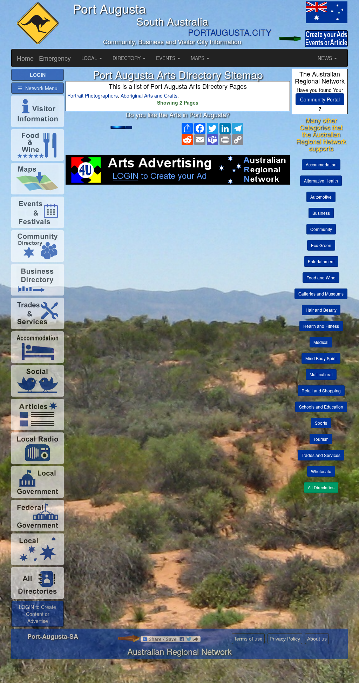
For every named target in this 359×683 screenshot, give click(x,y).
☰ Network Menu (37, 88)
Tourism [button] (320, 439)
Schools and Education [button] (321, 407)
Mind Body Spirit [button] (321, 358)
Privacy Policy (285, 639)
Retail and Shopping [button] (321, 390)
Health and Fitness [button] (321, 326)
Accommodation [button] (321, 164)
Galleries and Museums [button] (321, 294)
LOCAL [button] (90, 57)
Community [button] (321, 229)
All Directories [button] (321, 487)
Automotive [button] (321, 197)
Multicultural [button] (321, 374)
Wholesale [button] (321, 471)
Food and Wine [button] (321, 277)
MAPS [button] (198, 57)
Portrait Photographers (92, 95)
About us (317, 639)
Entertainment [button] (321, 261)
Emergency (55, 57)
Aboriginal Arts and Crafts (149, 95)
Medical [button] (320, 342)
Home (25, 57)
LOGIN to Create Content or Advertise (37, 613)
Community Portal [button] (320, 99)
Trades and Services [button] (321, 455)
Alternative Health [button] (321, 181)
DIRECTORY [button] (127, 57)
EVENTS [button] (166, 57)
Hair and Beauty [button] (321, 310)
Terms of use (248, 639)
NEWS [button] (325, 57)
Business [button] (321, 213)
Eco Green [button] (321, 245)
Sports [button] (321, 423)
